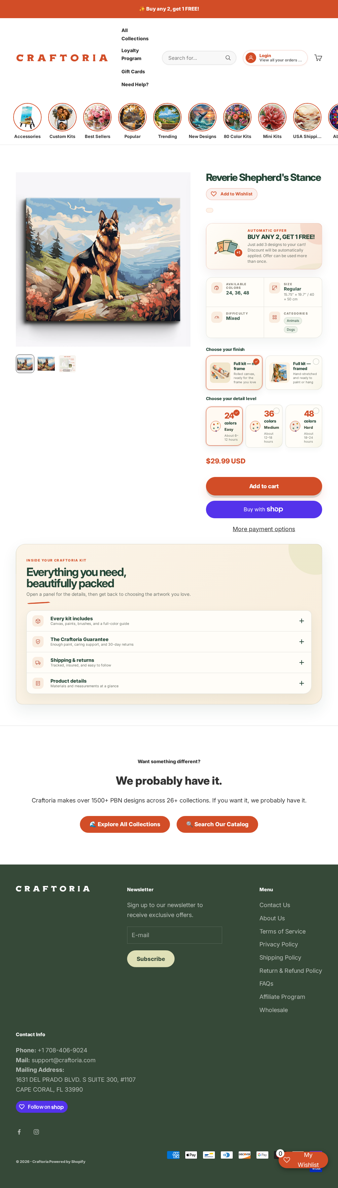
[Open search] (228, 58)
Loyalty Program (131, 54)
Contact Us (274, 904)
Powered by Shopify (67, 1161)
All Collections (135, 34)
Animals (293, 320)
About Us (272, 918)
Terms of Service (282, 931)
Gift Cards (133, 71)
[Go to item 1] (25, 364)
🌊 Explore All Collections (124, 824)
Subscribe (151, 959)
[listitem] (27, 121)
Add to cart (264, 486)
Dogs (291, 329)
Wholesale (273, 1009)
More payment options (264, 529)
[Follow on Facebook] (19, 1132)
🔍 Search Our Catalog (217, 824)
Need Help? (135, 84)
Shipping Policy (280, 957)
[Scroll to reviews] (209, 210)
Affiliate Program (282, 996)
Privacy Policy (278, 944)
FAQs (266, 983)
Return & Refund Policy (290, 970)
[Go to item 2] (46, 364)
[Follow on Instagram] (36, 1132)
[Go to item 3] (67, 364)
